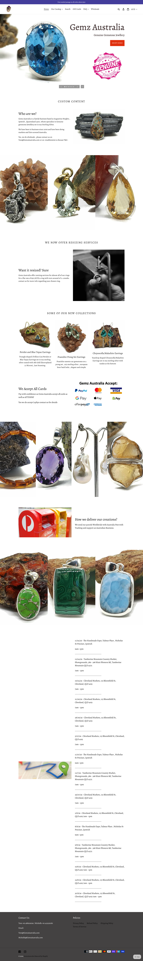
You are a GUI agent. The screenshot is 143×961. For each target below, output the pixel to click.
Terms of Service (79, 926)
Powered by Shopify (41, 956)
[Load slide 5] (72, 86)
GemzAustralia (29, 956)
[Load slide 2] (66, 86)
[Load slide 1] (65, 86)
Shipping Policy (107, 923)
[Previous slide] (61, 86)
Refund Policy (92, 923)
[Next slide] (77, 86)
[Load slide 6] (73, 86)
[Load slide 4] (70, 86)
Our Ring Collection (112, 43)
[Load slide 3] (68, 86)
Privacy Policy (78, 923)
